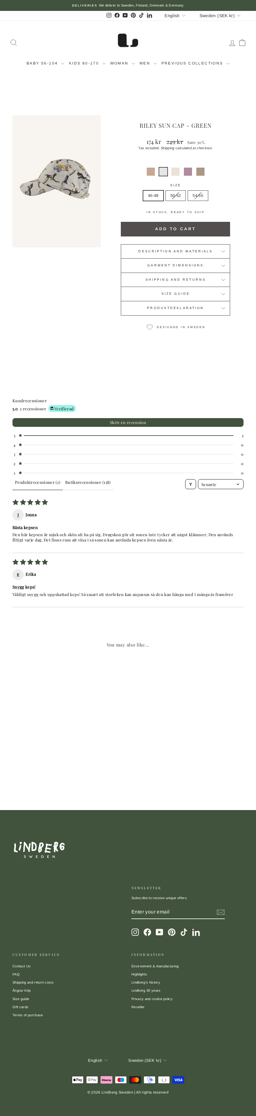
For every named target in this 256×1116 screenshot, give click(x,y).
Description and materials (175, 251)
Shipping (168, 148)
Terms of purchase (27, 1015)
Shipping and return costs (33, 982)
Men (146, 63)
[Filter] (190, 484)
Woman (120, 63)
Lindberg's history (145, 982)
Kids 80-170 (85, 63)
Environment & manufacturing (155, 966)
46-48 (153, 195)
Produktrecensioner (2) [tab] (37, 482)
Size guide (175, 293)
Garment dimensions (175, 265)
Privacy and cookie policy (152, 999)
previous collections (193, 63)
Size (175, 185)
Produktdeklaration (175, 308)
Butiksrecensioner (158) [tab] (88, 482)
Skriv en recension (128, 422)
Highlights (139, 974)
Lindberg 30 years (146, 990)
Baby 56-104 (43, 63)
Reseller (138, 1007)
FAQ (16, 974)
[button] (151, 172)
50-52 (175, 195)
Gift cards (20, 1007)
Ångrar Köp (21, 990)
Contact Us (21, 966)
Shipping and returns (175, 279)
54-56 (198, 195)
